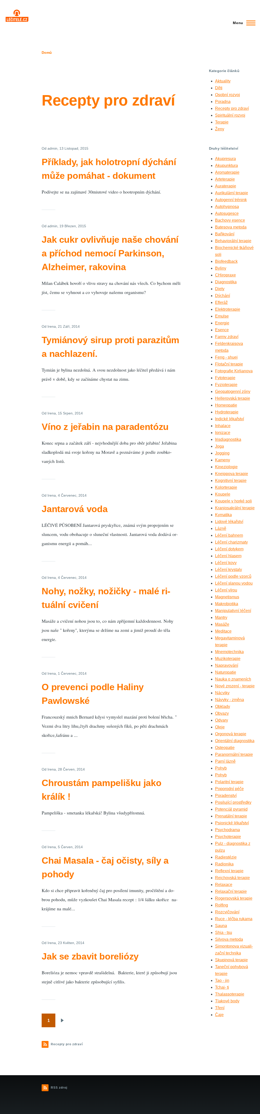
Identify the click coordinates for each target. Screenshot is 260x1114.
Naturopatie (225, 672)
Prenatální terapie (231, 816)
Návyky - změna (229, 700)
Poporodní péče (229, 789)
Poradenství (226, 795)
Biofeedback (226, 261)
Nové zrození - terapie (235, 686)
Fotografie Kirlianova (234, 371)
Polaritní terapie (229, 782)
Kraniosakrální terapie (235, 508)
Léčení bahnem (229, 535)
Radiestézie (226, 857)
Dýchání (222, 295)
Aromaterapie (227, 172)
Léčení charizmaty (231, 542)
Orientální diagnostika (234, 741)
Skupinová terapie (231, 960)
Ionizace (222, 432)
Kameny (222, 460)
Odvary (221, 720)
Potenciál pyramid (231, 809)
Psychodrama (227, 830)
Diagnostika (226, 282)
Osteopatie (225, 747)
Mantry (221, 617)
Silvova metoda (229, 939)
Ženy (219, 129)
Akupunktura (226, 165)
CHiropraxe (225, 275)
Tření (219, 1008)
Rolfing (221, 905)
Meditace (223, 631)
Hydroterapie (226, 412)
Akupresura (225, 158)
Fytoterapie (225, 378)
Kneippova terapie (231, 474)
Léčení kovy (226, 563)
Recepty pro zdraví (232, 108)
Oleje (220, 727)
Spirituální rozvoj (230, 115)
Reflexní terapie (229, 871)
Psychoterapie (228, 836)
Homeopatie (226, 405)
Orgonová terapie (230, 734)
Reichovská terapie (232, 878)
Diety (219, 289)
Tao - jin (222, 980)
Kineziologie (226, 467)
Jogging (222, 453)
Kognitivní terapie (231, 480)
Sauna (221, 926)
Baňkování (224, 234)
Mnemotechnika (229, 652)
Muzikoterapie (227, 658)
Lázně (220, 528)
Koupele (222, 494)
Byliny (220, 268)
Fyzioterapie (226, 384)
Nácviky (222, 693)
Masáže (222, 624)
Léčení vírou (226, 590)
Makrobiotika (226, 604)
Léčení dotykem (229, 549)
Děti (218, 88)
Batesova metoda (231, 227)
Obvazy (222, 713)
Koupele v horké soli (233, 501)
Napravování (226, 665)
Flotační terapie (229, 364)
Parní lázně (225, 761)
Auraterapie (225, 186)
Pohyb (221, 768)
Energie (222, 323)
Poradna (223, 101)
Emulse (222, 316)
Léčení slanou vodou (234, 583)
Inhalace (223, 426)
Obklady (222, 706)
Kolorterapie (226, 487)
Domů (47, 52)
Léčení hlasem (228, 556)
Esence (222, 330)
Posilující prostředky (233, 802)
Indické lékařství (229, 419)
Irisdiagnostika (228, 439)
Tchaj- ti (222, 987)
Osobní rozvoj (227, 95)
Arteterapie (225, 179)
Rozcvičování (227, 912)
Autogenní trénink (231, 200)
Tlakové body (227, 1001)
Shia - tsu (223, 932)
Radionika (224, 864)
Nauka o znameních (233, 679)
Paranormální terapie (234, 754)
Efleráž (221, 302)
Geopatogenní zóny (232, 391)
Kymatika (223, 515)
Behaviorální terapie (233, 241)
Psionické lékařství (232, 823)
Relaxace (223, 884)
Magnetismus (227, 597)
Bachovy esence (230, 220)
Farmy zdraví (226, 337)
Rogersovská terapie (233, 898)
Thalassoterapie (229, 994)
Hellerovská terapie (232, 398)
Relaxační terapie (231, 891)
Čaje (219, 1015)
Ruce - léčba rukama (233, 919)
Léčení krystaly (228, 569)
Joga (219, 446)
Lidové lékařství (229, 521)
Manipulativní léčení (233, 610)
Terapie (222, 122)
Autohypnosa (227, 206)
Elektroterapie (227, 309)
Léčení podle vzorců (233, 576)
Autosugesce (227, 213)
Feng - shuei (226, 357)
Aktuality (223, 81)
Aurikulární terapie (231, 193)
